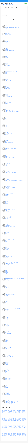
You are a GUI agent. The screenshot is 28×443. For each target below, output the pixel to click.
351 (4, 419)
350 (3, 419)
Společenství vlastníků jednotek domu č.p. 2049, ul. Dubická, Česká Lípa (12, 292)
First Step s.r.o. (6, 170)
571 (18, 425)
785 (3, 432)
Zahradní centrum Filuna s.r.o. (8, 55)
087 (2, 411)
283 (20, 416)
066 (8, 410)
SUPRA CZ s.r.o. (6, 387)
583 (4, 426)
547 (22, 424)
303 (12, 417)
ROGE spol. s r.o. (6, 385)
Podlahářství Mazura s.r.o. (7, 166)
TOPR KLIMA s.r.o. (6, 324)
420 (13, 421)
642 (5, 428)
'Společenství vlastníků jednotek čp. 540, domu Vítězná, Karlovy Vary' (11, 403)
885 (14, 435)
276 (14, 416)
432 (23, 421)
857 (15, 434)
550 (25, 424)
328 (9, 418)
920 (19, 436)
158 (12, 413)
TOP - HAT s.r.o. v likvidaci (7, 357)
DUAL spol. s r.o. (6, 339)
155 (10, 413)
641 (4, 428)
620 (11, 427)
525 (4, 424)
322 (4, 418)
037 (8, 409)
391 (13, 420)
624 (14, 427)
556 (6, 425)
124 (8, 412)
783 (2, 432)
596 (15, 426)
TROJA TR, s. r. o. (6, 92)
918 (17, 436)
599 (17, 426)
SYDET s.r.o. (6, 35)
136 (18, 412)
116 (2, 412)
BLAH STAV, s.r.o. (6, 311)
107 (18, 411)
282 (19, 416)
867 (23, 434)
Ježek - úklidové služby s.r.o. (7, 65)
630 (19, 427)
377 (2, 420)
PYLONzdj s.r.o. (6, 204)
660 (20, 428)
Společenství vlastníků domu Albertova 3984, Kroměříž (10, 265)
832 (18, 433)
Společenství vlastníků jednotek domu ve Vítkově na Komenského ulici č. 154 (12, 135)
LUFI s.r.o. (6, 192)
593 (12, 426)
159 (13, 413)
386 (9, 420)
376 (25, 419)
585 (6, 426)
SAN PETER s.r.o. (6, 303)
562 (11, 425)
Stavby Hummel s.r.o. (7, 250)
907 (8, 436)
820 (8, 433)
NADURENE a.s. (6, 77)
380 (4, 420)
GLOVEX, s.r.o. (6, 97)
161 (15, 413)
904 (6, 436)
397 (18, 420)
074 (15, 410)
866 (22, 434)
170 (22, 413)
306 (15, 417)
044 (14, 409)
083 (22, 410)
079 (19, 410)
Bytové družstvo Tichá (7, 140)
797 (13, 432)
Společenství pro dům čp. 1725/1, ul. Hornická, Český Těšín (10, 187)
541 (17, 424)
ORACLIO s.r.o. (6, 203)
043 (13, 409)
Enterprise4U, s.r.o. (7, 316)
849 (8, 434)
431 (22, 421)
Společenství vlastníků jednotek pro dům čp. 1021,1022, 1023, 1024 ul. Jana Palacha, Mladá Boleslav (14, 278)
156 (11, 413)
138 (20, 412)
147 (3, 413)
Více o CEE (4, 4)
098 (11, 411)
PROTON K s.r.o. (6, 108)
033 (5, 409)
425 (17, 421)
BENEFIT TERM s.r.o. (7, 56)
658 (18, 428)
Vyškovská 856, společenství (7, 33)
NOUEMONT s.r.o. (6, 377)
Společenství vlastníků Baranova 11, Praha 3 (9, 24)
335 (15, 418)
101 (13, 411)
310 (18, 417)
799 (15, 432)
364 (15, 419)
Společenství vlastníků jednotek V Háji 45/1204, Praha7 (10, 172)
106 (17, 411)
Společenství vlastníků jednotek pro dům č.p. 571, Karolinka (11, 238)
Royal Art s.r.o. (6, 307)
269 (8, 416)
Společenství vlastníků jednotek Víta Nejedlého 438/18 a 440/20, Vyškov (12, 262)
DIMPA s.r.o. (6, 215)
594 (13, 426)
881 (11, 435)
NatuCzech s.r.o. (6, 32)
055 (23, 409)
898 (25, 435)
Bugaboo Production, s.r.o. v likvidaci (8, 177)
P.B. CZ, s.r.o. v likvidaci (7, 388)
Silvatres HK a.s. (6, 295)
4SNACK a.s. (6, 240)
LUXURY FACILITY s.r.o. (7, 63)
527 (6, 424)
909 (10, 436)
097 (10, 411)
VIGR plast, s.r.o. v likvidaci (7, 88)
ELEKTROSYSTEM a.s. (7, 346)
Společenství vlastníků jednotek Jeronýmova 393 (9, 50)
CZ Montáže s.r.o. (6, 95)
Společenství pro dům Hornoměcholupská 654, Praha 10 (10, 36)
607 (24, 426)
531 (9, 424)
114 (24, 411)
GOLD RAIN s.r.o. (6, 249)
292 (3, 417)
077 (17, 410)
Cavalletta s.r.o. (6, 315)
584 (5, 426)
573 (20, 425)
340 (19, 418)
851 (10, 434)
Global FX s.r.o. (6, 299)
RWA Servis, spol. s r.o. (7, 89)
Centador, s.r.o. (6, 285)
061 (4, 410)
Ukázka (10, 4)
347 (25, 418)
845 (5, 434)
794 (11, 432)
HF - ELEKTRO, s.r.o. (7, 224)
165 (18, 413)
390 (12, 420)
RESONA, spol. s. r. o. (7, 342)
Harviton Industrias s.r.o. (7, 48)
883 (12, 435)
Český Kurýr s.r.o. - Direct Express (8, 102)
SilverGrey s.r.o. (6, 28)
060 (3, 410)
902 (4, 436)
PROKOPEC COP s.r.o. (7, 255)
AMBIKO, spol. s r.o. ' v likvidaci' (8, 369)
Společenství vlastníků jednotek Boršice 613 (9, 323)
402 (22, 420)
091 (5, 411)
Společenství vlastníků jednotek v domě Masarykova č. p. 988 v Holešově (12, 158)
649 (11, 428)
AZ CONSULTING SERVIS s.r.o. (8, 227)
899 (2, 436)
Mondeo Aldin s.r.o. (7, 194)
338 (17, 418)
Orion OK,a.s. (6, 117)
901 (3, 436)
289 (25, 416)
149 (5, 413)
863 (20, 434)
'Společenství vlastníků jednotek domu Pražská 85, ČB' (10, 146)
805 (20, 432)
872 (3, 435)
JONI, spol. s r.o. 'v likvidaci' (7, 331)
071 (12, 410)
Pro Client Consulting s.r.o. (7, 78)
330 (11, 418)
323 (5, 418)
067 (9, 410)
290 (2, 417)
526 (5, 424)
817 (6, 433)
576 (22, 425)
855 (13, 434)
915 (15, 436)
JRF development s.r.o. (7, 264)
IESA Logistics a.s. (6, 254)
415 (9, 421)
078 (18, 410)
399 (20, 420)
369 (19, 419)
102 (14, 411)
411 (6, 421)
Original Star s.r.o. (6, 31)
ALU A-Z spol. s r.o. (7, 380)
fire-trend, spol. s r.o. (7, 57)
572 (19, 425)
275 (13, 416)
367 (17, 419)
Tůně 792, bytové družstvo (7, 115)
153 (8, 413)
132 (15, 412)
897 (24, 435)
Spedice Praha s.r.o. (7, 370)
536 (13, 424)
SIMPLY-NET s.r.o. (6, 49)
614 (6, 427)
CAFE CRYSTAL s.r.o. (7, 270)
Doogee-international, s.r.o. (7, 40)
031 (3, 409)
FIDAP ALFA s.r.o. (6, 66)
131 (14, 412)
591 (11, 426)
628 (17, 427)
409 (4, 421)
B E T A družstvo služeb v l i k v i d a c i (8, 20)
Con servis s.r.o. (6, 73)
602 (20, 426)
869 (25, 434)
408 (3, 421)
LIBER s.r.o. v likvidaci (7, 211)
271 (10, 416)
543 (19, 424)
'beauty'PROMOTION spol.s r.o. (8, 340)
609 (2, 427)
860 (17, 434)
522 (2, 424)
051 (20, 409)
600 (18, 426)
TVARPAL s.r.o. (6, 141)
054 (22, 409)
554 (4, 425)
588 (8, 426)
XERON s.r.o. (6, 101)
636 (24, 427)
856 (14, 434)
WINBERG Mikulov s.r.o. (7, 119)
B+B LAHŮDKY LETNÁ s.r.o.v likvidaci (8, 219)
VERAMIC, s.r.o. (6, 231)
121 (6, 412)
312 (20, 417)
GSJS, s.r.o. (6, 25)
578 (24, 425)
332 (12, 418)
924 (22, 436)
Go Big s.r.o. (6, 62)
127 (11, 412)
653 (14, 428)
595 (14, 426)
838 (23, 433)
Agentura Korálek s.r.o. (7, 126)
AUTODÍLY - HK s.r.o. (7, 296)
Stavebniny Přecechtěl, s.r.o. (7, 186)
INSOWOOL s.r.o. (6, 218)
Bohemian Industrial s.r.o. (7, 54)
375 (24, 419)
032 (4, 409)
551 (2, 425)
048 (17, 409)
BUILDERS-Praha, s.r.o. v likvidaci (8, 378)
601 (19, 426)
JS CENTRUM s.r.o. (6, 338)
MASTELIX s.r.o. (6, 304)
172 (24, 413)
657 (17, 428)
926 (24, 436)
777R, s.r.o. (6, 234)
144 (25, 412)
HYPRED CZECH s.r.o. (7, 201)
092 (6, 411)
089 (3, 411)
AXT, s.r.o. (6, 155)
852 (11, 434)
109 (20, 411)
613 (5, 427)
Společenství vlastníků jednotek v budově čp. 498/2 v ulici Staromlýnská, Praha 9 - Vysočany (14, 180)
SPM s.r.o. (6, 349)
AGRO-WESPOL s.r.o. (7, 81)
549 (24, 424)
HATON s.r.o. (6, 125)
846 (6, 434)
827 (14, 433)
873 (4, 435)
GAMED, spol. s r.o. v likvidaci (8, 347)
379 (3, 420)
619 (10, 427)
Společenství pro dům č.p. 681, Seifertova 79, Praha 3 (10, 209)
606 (23, 426)
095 (8, 411)
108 (19, 411)
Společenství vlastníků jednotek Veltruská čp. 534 (10, 300)
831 (17, 433)
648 (10, 428)
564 (12, 425)
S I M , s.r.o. (6, 376)
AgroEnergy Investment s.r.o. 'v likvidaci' (9, 133)
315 (22, 417)
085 (24, 410)
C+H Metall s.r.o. (6, 165)
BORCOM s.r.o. (6, 258)
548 (23, 424)
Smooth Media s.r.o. (7, 87)
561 (10, 425)
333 (13, 418)
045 (15, 409)
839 (24, 433)
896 (23, 435)
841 (2, 434)
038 (9, 409)
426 (18, 421)
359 (11, 419)
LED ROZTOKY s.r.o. (7, 39)
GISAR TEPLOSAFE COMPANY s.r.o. (8, 149)
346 (24, 418)
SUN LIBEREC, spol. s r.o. (7, 353)
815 (4, 433)
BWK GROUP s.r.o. (7, 181)
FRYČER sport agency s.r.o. (7, 184)
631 (20, 427)
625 (15, 427)
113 (23, 411)
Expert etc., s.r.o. (6, 94)
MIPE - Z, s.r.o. (6, 212)
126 (10, 412)
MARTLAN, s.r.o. (6, 371)
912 (12, 436)
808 (22, 432)
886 (15, 435)
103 (15, 411)
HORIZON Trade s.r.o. (7, 188)
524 (3, 424)
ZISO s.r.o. (6, 391)
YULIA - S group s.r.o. (7, 247)
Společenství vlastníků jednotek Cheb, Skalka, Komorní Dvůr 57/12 (11, 401)
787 (5, 432)
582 (3, 426)
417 (11, 421)
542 (18, 424)
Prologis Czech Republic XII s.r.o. (8, 208)
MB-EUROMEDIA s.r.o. (7, 132)
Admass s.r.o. (6, 302)
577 (23, 425)
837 (22, 433)
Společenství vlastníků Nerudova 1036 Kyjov (9, 193)
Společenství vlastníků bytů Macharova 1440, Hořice (10, 143)
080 (20, 410)
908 (9, 436)
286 (22, 416)
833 (19, 433)
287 (23, 416)
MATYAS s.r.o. (6, 185)
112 (22, 411)
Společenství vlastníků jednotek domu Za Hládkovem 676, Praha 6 (11, 71)
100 (12, 411)
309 (17, 417)
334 (14, 418)
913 (13, 436)
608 (25, 426)
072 (13, 410)
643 (6, 428)
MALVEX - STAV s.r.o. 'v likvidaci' (8, 379)
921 (20, 436)
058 (2, 410)
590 (10, 426)
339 (18, 418)
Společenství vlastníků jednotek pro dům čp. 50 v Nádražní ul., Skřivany (12, 27)
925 (23, 436)
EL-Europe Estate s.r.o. (7, 273)
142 (23, 412)
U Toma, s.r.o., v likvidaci (7, 109)
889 (17, 435)
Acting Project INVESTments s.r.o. (8, 217)
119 (4, 412)
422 (15, 421)
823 (11, 433)
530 (8, 424)
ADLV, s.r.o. (6, 202)
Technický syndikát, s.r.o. (7, 365)
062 (5, 410)
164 (17, 413)
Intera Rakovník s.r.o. (7, 178)
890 (18, 435)
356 (8, 419)
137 (19, 412)
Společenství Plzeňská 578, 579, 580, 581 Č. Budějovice (10, 148)
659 (19, 428)
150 (6, 413)
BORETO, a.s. (6, 127)
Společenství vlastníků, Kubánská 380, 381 (9, 110)
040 (11, 409)
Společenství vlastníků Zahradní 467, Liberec (9, 112)
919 (18, 436)
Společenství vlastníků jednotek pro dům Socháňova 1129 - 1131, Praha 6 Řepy (12, 308)
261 (2, 416)
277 (15, 416)
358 (10, 419)
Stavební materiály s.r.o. (7, 317)
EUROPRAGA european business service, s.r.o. (9, 196)
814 (3, 433)
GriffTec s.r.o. (6, 286)
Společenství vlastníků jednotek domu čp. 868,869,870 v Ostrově (11, 399)
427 (19, 421)
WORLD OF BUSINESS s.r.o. (7, 171)
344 (22, 418)
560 (9, 425)
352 (5, 419)
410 (5, 421)
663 (22, 428)
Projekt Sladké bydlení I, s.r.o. (8, 232)
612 (4, 427)
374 (23, 419)
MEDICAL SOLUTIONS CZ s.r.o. (8, 80)
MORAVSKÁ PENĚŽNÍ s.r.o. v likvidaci (8, 225)
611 (3, 427)
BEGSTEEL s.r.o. (6, 164)
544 (20, 424)
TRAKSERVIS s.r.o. (6, 79)
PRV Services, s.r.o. (7, 280)
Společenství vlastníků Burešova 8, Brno (9, 263)
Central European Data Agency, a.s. (8, 169)
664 (23, 428)
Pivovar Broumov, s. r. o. (7, 100)
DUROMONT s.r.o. (6, 318)
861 (18, 434)
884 (13, 435)
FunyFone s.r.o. (6, 277)
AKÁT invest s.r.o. (6, 195)
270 (9, 416)
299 (9, 417)
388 (11, 420)
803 (18, 432)
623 (13, 427)
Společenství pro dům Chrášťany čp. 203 (9, 256)
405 (25, 420)
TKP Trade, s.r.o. (6, 200)
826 (13, 433)
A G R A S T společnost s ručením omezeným (9, 356)
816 (5, 433)
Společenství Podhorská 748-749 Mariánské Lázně (10, 402)
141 (22, 412)
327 (8, 418)
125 (9, 412)
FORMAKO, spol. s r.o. (7, 156)
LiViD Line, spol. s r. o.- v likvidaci (8, 333)
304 (13, 417)
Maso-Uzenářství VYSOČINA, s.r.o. (8, 34)
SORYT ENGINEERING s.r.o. (7, 392)
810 (24, 432)
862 (19, 434)
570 (17, 425)
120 (5, 412)
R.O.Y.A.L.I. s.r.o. (6, 272)
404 (24, 420)
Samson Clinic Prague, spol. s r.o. (8, 124)
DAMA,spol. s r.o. (6, 361)
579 (25, 425)
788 (6, 432)
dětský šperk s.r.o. (6, 327)
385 (8, 420)
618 (9, 427)
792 (9, 432)
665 (24, 428)
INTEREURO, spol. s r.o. (7, 116)
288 (24, 416)
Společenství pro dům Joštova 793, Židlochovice (9, 319)
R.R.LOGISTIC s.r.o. (7, 189)
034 (6, 409)
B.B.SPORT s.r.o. (6, 118)
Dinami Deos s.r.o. (6, 341)
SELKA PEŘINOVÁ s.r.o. (7, 393)
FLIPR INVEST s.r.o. (7, 242)
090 (4, 411)
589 (9, 426)
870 (2, 435)
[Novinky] (20, 0)
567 (15, 425)
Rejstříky (13, 4)
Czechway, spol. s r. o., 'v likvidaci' (8, 355)
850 (9, 434)
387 (10, 420)
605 (22, 426)
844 (4, 434)
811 (25, 432)
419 (12, 421)
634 (22, 427)
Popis (1, 4)
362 (13, 419)
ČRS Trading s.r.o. (6, 93)
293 (4, 417)
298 (8, 417)
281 (18, 416)
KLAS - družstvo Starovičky (7, 362)
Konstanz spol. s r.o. (7, 70)
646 (8, 428)
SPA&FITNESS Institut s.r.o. (7, 41)
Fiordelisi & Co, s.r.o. (7, 301)
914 (14, 436)
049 (18, 409)
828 (15, 433)
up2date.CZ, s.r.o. (6, 134)
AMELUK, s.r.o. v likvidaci (7, 154)
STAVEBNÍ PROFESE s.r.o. (7, 139)
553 (3, 425)
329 (10, 418)
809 (23, 432)
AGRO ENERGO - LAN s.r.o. (7, 394)
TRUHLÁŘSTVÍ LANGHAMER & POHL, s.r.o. (9, 142)
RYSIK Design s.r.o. (7, 293)
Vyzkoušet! (25, 3)
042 (12, 409)
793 (10, 432)
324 (6, 418)
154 (9, 413)
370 (20, 419)
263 (3, 416)
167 (20, 413)
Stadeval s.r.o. (6, 288)
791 (8, 432)
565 (13, 425)
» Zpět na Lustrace (4, 15)
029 (2, 409)
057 (25, 409)
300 (10, 417)
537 (14, 424)
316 (23, 417)
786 (4, 432)
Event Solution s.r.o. (7, 85)
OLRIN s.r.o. (6, 386)
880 (10, 435)
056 (24, 409)
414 (8, 421)
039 (10, 409)
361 (12, 419)
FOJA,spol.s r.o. (6, 363)
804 (19, 432)
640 (3, 428)
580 (2, 426)
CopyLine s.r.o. (6, 372)
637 (25, 427)
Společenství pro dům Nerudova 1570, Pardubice (10, 226)
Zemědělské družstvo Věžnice (8, 395)
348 (2, 419)
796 (12, 432)
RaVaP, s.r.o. (6, 233)
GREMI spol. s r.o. (6, 332)
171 (23, 413)
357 (9, 419)
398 (19, 420)
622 (12, 427)
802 (17, 432)
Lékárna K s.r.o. (6, 207)
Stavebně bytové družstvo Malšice (8, 96)
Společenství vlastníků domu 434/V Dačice (9, 43)
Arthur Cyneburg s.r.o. (7, 281)
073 (14, 410)
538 (15, 424)
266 (6, 416)
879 (9, 435)
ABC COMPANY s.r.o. (7, 150)
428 (20, 421)
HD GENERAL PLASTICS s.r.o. (8, 348)
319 (2, 418)
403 (23, 420)
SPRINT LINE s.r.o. (6, 74)
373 (22, 419)
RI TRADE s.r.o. (6, 253)
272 (11, 416)
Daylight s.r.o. (6, 47)
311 (19, 417)
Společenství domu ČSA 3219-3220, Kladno (9, 216)
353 (6, 419)
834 (20, 433)
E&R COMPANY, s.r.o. (7, 309)
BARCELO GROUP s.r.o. (7, 86)
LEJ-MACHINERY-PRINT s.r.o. (7, 310)
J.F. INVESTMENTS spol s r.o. (7, 138)
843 (3, 434)
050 (19, 409)
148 (4, 413)
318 (25, 417)
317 (24, 417)
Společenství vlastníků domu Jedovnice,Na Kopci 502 (10, 157)
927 (25, 436)
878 (8, 435)
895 (22, 435)
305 (14, 417)
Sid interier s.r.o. (6, 147)
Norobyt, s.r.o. (6, 162)
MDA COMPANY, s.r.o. (7, 271)
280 (17, 416)
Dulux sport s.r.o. (6, 279)
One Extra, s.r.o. (6, 276)
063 (6, 410)
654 (15, 428)
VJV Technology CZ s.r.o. (7, 284)
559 (8, 425)
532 (10, 424)
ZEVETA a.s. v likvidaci (7, 345)
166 (19, 413)
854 (12, 434)
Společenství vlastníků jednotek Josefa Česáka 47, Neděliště (10, 223)
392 (14, 420)
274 (12, 416)
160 (14, 413)
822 (10, 433)
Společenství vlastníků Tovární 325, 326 (9, 161)
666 (25, 428)
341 (20, 418)
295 (6, 417)
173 (25, 413)
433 (24, 421)
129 (12, 412)
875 (6, 435)
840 (25, 433)
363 (14, 419)
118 (3, 412)
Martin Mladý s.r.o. (7, 287)
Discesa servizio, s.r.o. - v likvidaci (8, 163)
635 (23, 427)
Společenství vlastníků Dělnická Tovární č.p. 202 (9, 173)
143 (24, 412)
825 (12, 433)
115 (25, 411)
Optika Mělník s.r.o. (7, 330)
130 (13, 412)
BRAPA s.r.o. (6, 241)
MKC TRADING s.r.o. (7, 269)
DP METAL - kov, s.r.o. (7, 104)
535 (12, 424)
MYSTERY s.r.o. (6, 120)
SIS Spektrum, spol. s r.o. (7, 131)
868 (24, 434)
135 (17, 412)
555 (5, 425)
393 (15, 420)
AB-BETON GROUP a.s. (7, 179)
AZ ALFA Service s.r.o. (7, 325)
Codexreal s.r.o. (6, 72)
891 (19, 435)
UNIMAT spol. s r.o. (7, 334)
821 (9, 433)
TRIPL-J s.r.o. (6, 42)
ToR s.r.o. (5, 26)
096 (9, 411)
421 (14, 421)
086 (25, 410)
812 (2, 433)
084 (23, 410)
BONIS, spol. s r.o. (6, 364)
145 (2, 413)
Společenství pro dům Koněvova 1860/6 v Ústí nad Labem (10, 294)
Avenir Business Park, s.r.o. (7, 230)
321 (3, 418)
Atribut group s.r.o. (7, 248)
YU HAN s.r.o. (6, 246)
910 (11, 436)
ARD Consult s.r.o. (6, 384)
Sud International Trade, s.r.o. (8, 123)
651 (12, 428)
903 (5, 436)
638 (2, 428)
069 (11, 410)
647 (9, 428)
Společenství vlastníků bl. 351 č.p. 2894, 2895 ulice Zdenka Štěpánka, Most (12, 111)
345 (23, 418)
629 (18, 427)
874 (5, 435)
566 (14, 425)
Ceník (17, 4)
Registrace (7, 4)
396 (17, 420)
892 (20, 435)
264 (4, 416)
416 (10, 421)
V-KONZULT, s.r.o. (6, 350)
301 (11, 417)
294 (5, 417)
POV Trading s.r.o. (6, 64)
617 (8, 427)
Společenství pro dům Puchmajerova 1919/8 (9, 239)
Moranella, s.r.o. (6, 261)
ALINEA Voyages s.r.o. (7, 326)
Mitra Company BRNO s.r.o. (7, 235)
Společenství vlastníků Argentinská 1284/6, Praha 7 (10, 51)
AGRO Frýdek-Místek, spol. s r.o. (8, 58)
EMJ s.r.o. (6, 210)
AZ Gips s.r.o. (6, 322)
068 (10, 410)
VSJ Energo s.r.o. (6, 354)
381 (5, 420)
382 (6, 420)
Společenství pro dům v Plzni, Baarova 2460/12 (9, 400)
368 (18, 419)
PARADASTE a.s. (6, 257)
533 (11, 424)
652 (13, 428)
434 (25, 421)
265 (5, 416)
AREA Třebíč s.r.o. (6, 103)
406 (2, 421)
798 (14, 432)
